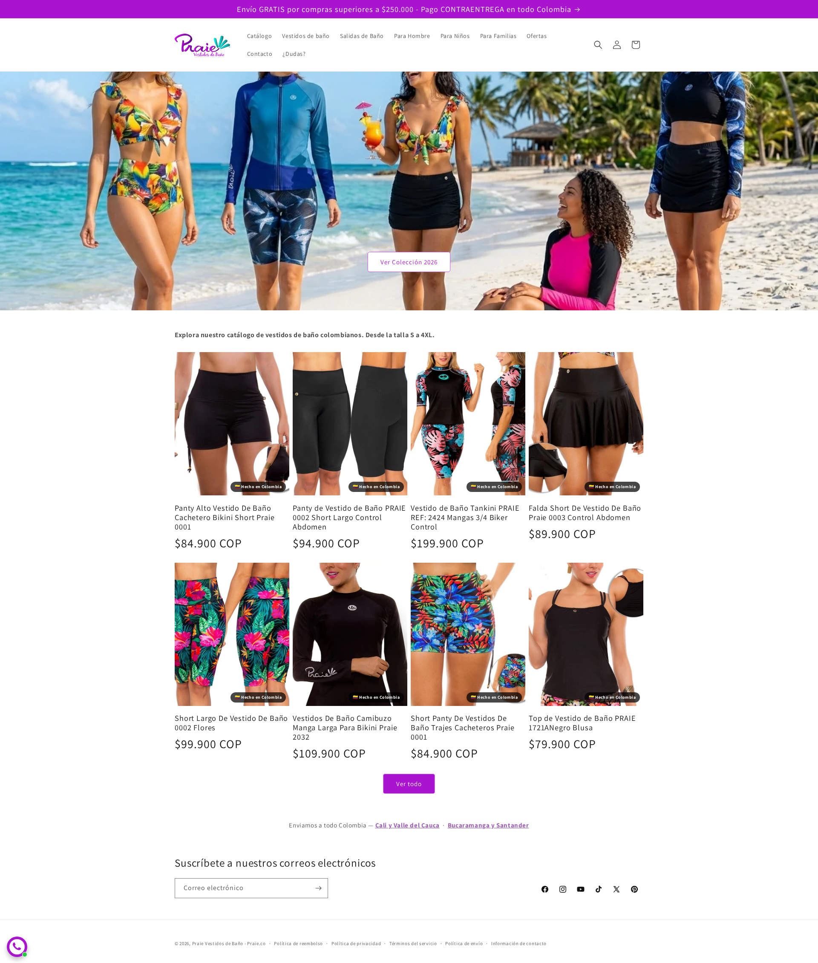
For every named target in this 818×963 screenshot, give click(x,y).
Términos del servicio (413, 943)
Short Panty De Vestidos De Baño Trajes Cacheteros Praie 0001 (463, 727)
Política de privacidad (356, 943)
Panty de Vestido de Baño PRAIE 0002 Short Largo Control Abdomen (349, 517)
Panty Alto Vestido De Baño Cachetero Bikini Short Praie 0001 (225, 517)
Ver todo (409, 784)
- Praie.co (255, 943)
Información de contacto (519, 943)
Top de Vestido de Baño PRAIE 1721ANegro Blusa (582, 722)
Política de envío (464, 943)
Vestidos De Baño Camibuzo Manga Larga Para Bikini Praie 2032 (345, 727)
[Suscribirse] (318, 888)
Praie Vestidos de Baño (217, 943)
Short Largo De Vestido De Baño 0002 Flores (231, 722)
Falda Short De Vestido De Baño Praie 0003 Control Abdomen (585, 512)
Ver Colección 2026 (409, 262)
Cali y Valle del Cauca (407, 825)
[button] (598, 44)
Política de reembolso (298, 943)
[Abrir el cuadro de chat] (17, 947)
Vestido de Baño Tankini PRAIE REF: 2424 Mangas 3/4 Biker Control (465, 517)
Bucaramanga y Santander (488, 825)
